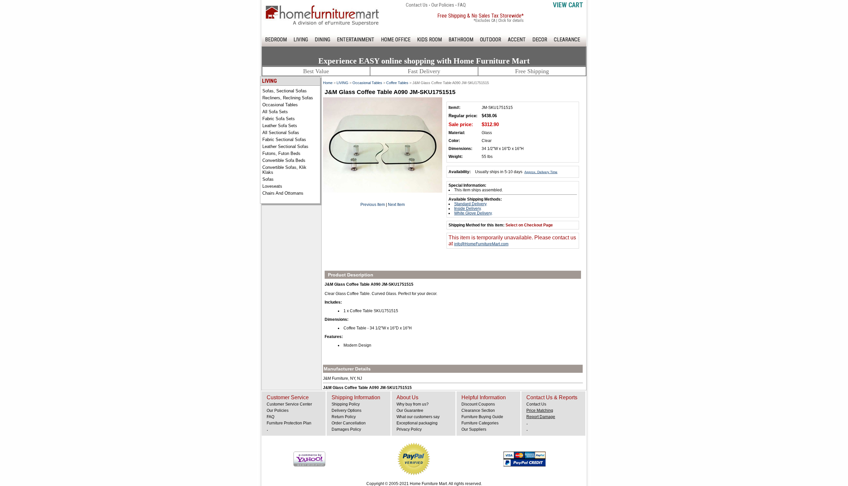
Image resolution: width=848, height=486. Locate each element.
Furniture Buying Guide (482, 416)
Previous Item (372, 204)
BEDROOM (276, 39)
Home (328, 83)
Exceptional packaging (417, 423)
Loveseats (272, 186)
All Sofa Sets (275, 111)
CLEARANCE (567, 39)
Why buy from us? (413, 404)
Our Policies (442, 5)
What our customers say (418, 416)
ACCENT (517, 39)
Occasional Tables (280, 104)
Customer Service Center (289, 404)
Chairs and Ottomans (282, 193)
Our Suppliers (473, 429)
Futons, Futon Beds (281, 153)
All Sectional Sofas (280, 132)
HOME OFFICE (395, 39)
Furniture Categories (480, 423)
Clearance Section (478, 410)
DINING (322, 39)
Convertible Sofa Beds (283, 160)
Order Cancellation (349, 423)
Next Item (396, 204)
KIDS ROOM (429, 39)
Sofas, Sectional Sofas (284, 90)
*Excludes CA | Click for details (499, 20)
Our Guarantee (410, 410)
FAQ (462, 5)
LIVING (300, 39)
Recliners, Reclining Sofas (287, 97)
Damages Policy (346, 429)
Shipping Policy (346, 404)
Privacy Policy (409, 429)
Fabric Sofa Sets (278, 118)
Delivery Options (346, 410)
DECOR (539, 39)
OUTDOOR (490, 39)
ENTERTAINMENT (355, 39)
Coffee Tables (397, 83)
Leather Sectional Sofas (285, 146)
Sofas (268, 179)
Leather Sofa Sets (279, 125)
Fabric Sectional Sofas (284, 139)
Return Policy (344, 416)
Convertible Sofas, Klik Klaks (284, 170)
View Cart (568, 5)
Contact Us (417, 5)
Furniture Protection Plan (289, 423)
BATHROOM (461, 39)
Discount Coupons (478, 404)
